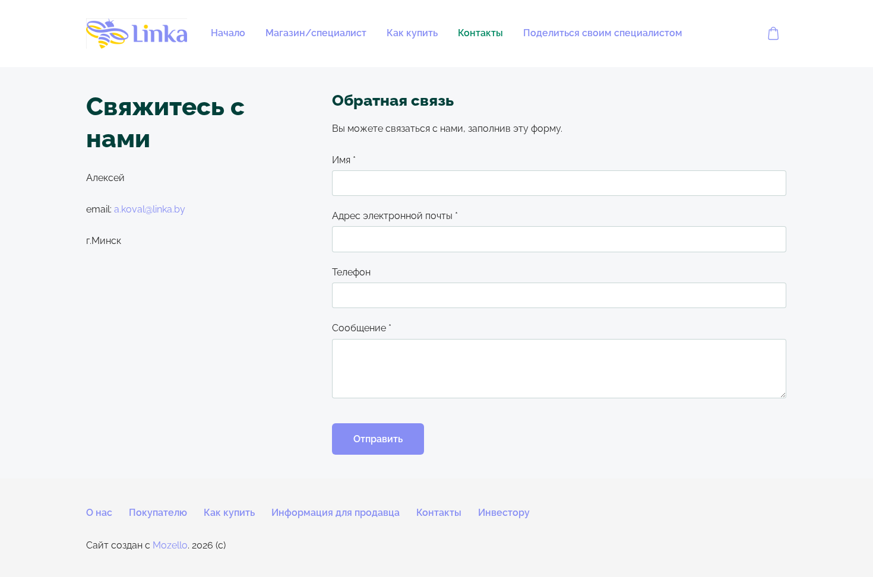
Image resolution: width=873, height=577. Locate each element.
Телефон (351, 272)
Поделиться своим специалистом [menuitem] (602, 33)
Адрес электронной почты (395, 215)
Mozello (170, 545)
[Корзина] (773, 33)
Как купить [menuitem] (412, 33)
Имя (344, 160)
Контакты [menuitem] (480, 33)
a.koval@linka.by (149, 209)
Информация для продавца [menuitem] (335, 512)
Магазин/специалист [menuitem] (315, 33)
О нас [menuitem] (99, 512)
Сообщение (361, 328)
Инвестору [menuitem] (504, 512)
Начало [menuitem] (228, 33)
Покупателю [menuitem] (158, 512)
